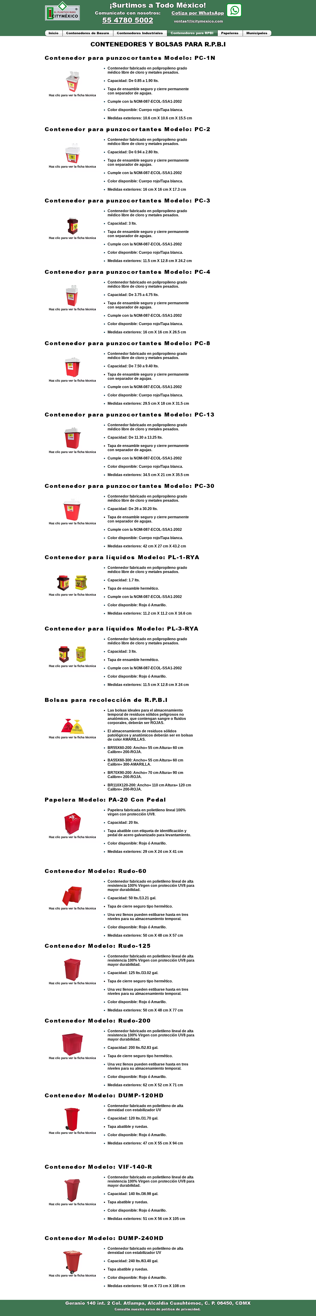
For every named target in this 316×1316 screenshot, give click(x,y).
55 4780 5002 (127, 20)
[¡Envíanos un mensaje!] (234, 10)
